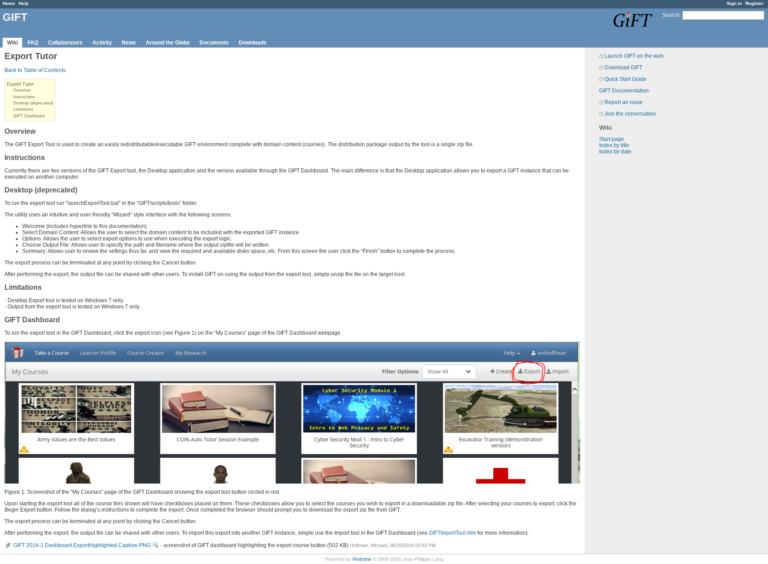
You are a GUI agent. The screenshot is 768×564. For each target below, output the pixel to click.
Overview (22, 90)
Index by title (614, 145)
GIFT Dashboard (28, 116)
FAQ (33, 43)
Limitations (23, 109)
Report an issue (623, 102)
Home (9, 3)
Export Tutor (20, 84)
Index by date (615, 151)
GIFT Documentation (624, 91)
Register (754, 3)
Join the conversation (630, 114)
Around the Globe (168, 43)
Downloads (253, 43)
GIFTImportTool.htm (452, 533)
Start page (611, 139)
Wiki (12, 43)
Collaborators (65, 43)
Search (671, 15)
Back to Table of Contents (35, 70)
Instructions (24, 97)
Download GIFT (623, 67)
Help (23, 3)
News (129, 43)
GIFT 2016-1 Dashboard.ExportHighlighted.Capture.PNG (82, 545)
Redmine (362, 559)
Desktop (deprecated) (33, 103)
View (155, 544)
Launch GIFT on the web (634, 56)
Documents (214, 43)
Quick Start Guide (625, 79)
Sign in (734, 3)
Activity (102, 43)
